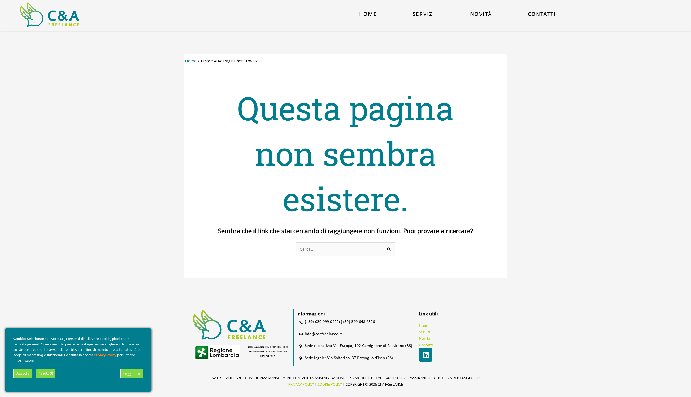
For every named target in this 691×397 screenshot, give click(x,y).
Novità (481, 14)
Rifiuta (44, 373)
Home (368, 14)
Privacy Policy (301, 384)
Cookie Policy (329, 384)
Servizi (424, 14)
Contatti (542, 14)
